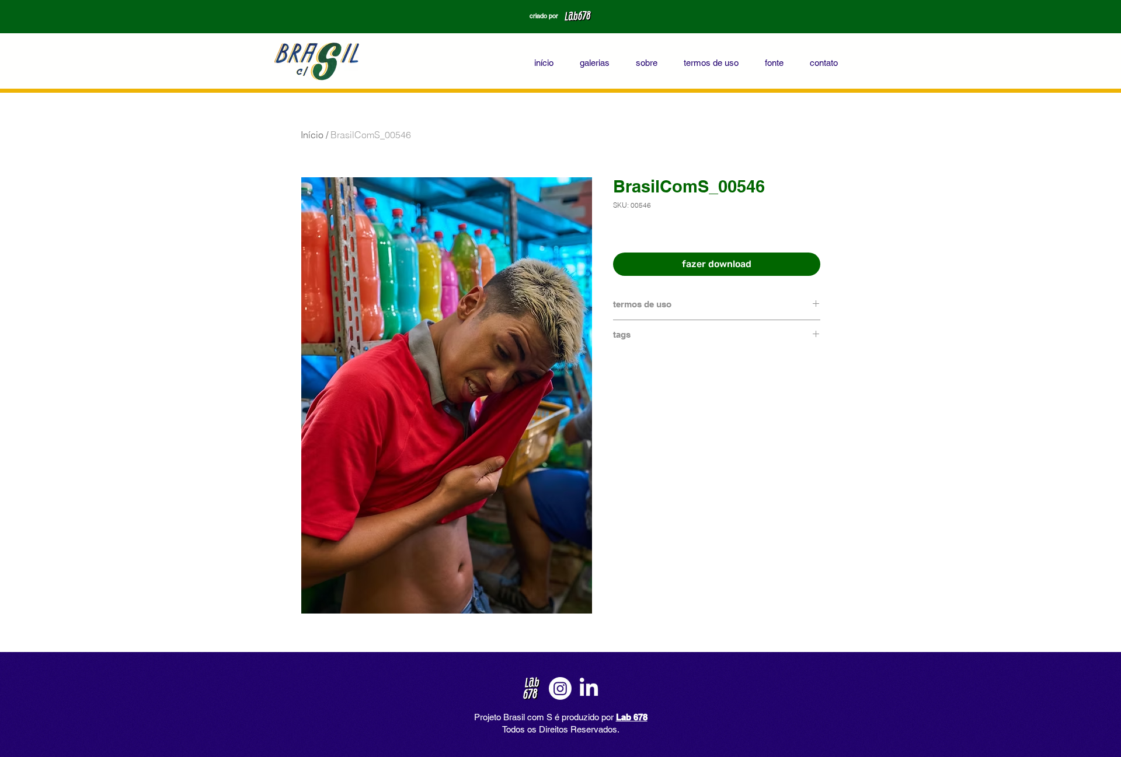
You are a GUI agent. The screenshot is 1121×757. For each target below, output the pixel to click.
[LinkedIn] (588, 688)
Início (312, 135)
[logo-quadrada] (531, 688)
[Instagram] (560, 688)
